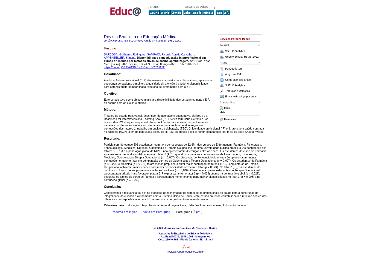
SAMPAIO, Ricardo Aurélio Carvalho (169, 54)
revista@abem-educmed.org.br (185, 251)
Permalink (230, 119)
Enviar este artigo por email (241, 96)
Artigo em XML (233, 74)
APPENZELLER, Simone (119, 57)
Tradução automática (237, 90)
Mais (227, 108)
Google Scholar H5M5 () (242, 56)
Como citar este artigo (238, 79)
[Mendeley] (222, 108)
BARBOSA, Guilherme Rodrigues (124, 54)
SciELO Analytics (235, 51)
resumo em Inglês (125, 211)
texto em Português (156, 211)
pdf (198, 211)
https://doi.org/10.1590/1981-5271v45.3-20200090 (134, 67)
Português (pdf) (234, 68)
